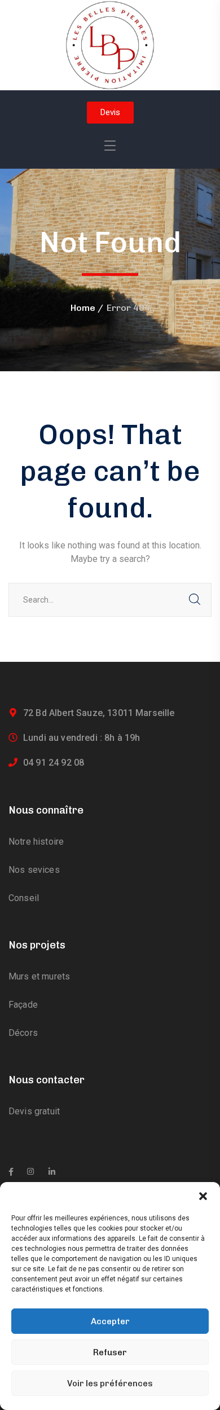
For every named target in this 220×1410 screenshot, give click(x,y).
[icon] (11, 1172)
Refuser (110, 1352)
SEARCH (195, 600)
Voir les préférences (110, 1383)
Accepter (110, 1321)
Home (83, 307)
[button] (203, 1196)
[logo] (110, 44)
